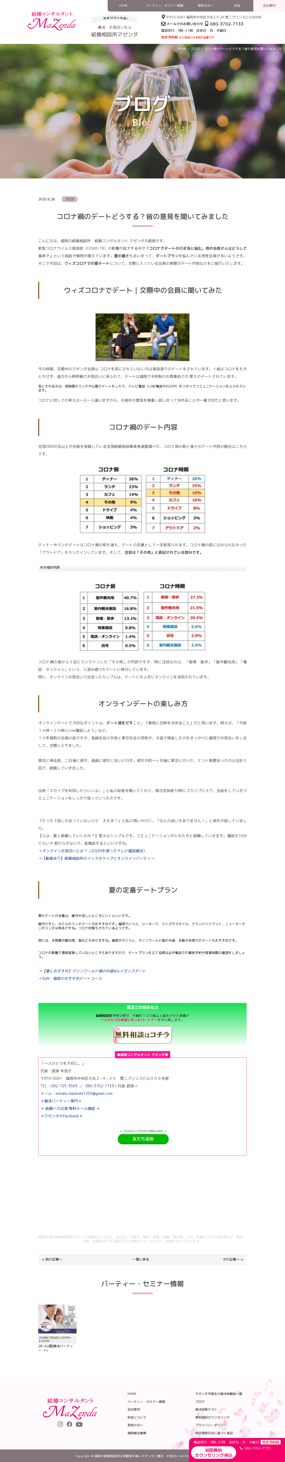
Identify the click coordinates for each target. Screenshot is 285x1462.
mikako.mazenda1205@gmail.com (83, 1093)
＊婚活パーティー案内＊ (61, 1101)
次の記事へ (231, 1259)
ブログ (195, 49)
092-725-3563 (64, 1086)
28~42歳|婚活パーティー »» (55, 1344)
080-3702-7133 (99, 1086)
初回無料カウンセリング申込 (213, 1452)
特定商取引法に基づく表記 (214, 1433)
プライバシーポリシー (211, 1425)
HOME (182, 49)
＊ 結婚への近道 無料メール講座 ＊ (70, 1108)
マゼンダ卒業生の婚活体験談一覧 (218, 1394)
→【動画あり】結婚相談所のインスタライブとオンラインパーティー (96, 858)
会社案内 (133, 1409)
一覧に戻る (140, 1259)
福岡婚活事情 (136, 1433)
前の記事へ (53, 1259)
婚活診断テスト (206, 1409)
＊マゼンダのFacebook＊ (61, 1116)
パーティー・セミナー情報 (146, 1402)
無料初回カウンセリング (212, 1417)
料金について (136, 1417)
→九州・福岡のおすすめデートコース (70, 978)
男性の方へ (135, 1425)
